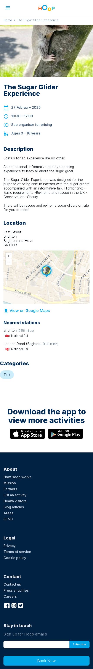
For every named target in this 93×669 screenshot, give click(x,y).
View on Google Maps (30, 310)
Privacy (9, 546)
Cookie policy (14, 558)
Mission (9, 483)
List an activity (14, 495)
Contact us (12, 584)
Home (7, 20)
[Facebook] (6, 605)
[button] (8, 8)
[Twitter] (20, 605)
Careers (10, 596)
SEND (8, 519)
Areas (8, 513)
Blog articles (13, 507)
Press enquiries (16, 590)
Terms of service (17, 552)
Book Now (46, 660)
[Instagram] (13, 605)
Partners (10, 489)
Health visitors (14, 501)
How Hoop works (17, 477)
